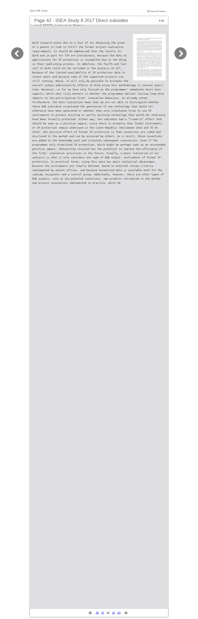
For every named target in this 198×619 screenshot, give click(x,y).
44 (118, 612)
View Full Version (158, 11)
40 (97, 612)
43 (113, 612)
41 (102, 612)
